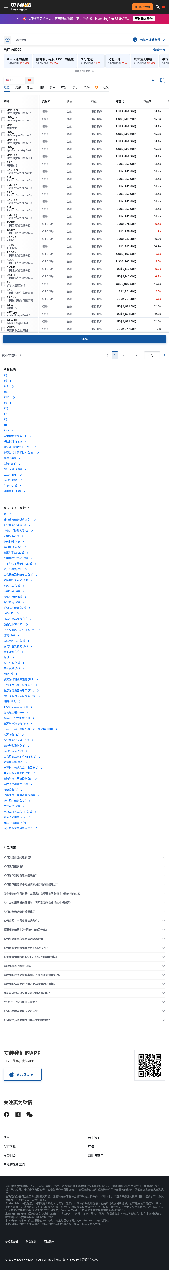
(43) (6, 386)
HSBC (12, 246)
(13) (17, 718)
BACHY (20, 299)
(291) (15, 800)
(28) (13, 569)
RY (16, 284)
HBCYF (11, 239)
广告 (91, 1146)
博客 (7, 1137)
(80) (6, 425)
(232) (14, 552)
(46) (12, 663)
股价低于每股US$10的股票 (55, 59)
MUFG (17, 329)
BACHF (20, 291)
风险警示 (49, 1241)
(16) (18, 778)
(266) (19, 795)
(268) (10, 463)
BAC (12, 164)
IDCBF (21, 224)
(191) (19, 679)
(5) (5, 514)
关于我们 (94, 1137)
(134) (19, 690)
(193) (11, 480)
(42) (12, 541)
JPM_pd (21, 141)
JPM (12, 126)
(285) (19, 452)
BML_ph (21, 186)
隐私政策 (31, 1241)
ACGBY (21, 254)
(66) (6, 392)
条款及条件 (11, 1241)
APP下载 (10, 1146)
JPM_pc (21, 156)
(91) (13, 596)
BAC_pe (21, 201)
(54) (16, 723)
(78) (18, 811)
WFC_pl (18, 321)
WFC (12, 306)
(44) (16, 580)
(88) (12, 585)
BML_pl (21, 179)
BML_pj (21, 209)
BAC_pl (21, 194)
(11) (6, 408)
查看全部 (159, 50)
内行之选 (87, 59)
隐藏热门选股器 (82, 71)
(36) (9, 635)
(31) (15, 618)
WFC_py (18, 314)
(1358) (10, 474)
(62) (21, 767)
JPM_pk (21, 119)
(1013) (10, 485)
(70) (6, 414)
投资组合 (10, 1155)
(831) (28, 729)
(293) (10, 701)
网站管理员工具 (14, 1164)
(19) (11, 734)
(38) (16, 784)
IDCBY (21, 231)
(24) (20, 629)
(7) (8, 674)
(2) (16, 530)
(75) (20, 756)
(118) (13, 751)
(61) (11, 652)
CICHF (21, 269)
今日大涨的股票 (17, 59)
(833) (13, 441)
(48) (14, 745)
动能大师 (114, 59)
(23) (12, 806)
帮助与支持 (95, 1155)
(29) (16, 558)
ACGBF (21, 261)
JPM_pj (19, 149)
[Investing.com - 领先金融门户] (21, 7)
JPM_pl (21, 134)
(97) (13, 762)
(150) (12, 491)
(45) (9, 613)
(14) (6, 430)
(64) (18, 574)
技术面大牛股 (143, 59)
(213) (17, 773)
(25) (16, 822)
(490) (13, 469)
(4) (17, 519)
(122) (15, 607)
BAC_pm (20, 171)
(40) (18, 828)
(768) (18, 447)
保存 (84, 339)
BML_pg (21, 216)
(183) (7, 397)
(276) (18, 563)
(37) (18, 685)
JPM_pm (21, 111)
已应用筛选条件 (147, 39)
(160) (14, 712)
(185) (14, 624)
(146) (10, 458)
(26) (12, 591)
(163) (16, 740)
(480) (11, 536)
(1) (5, 375)
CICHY (21, 276)
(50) (13, 547)
